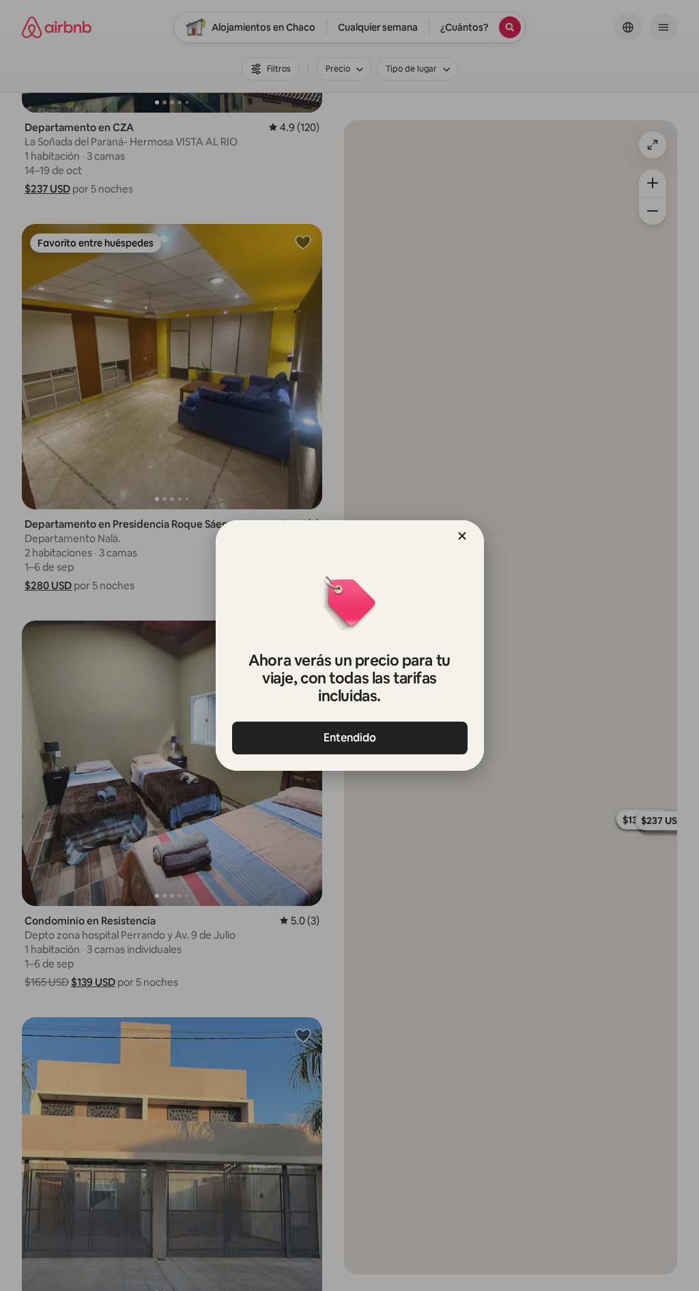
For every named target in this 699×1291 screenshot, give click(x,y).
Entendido (350, 737)
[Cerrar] (462, 535)
